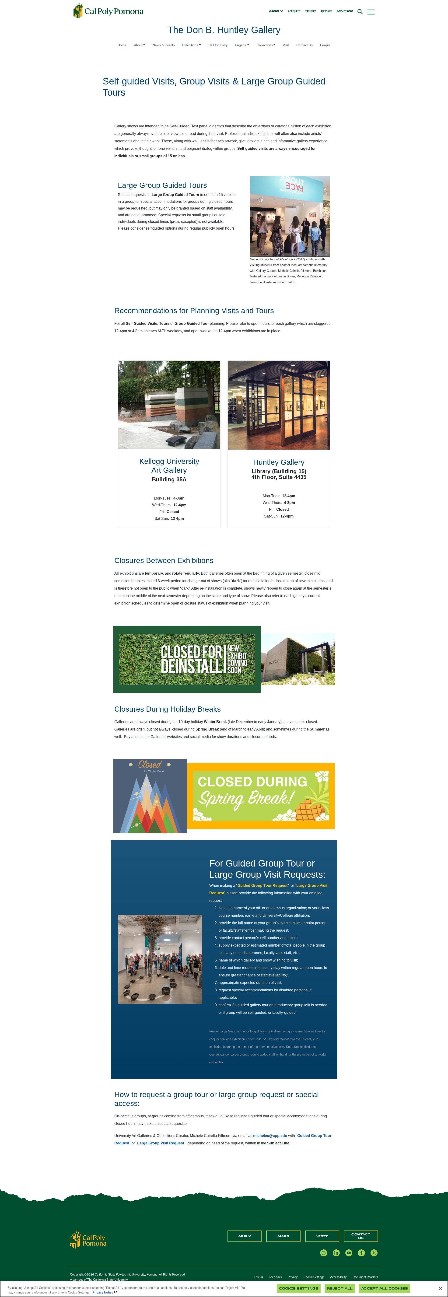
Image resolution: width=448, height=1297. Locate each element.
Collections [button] (265, 45)
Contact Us (304, 45)
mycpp (345, 11)
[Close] (440, 1288)
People (325, 45)
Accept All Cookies (384, 1288)
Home (122, 45)
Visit (286, 45)
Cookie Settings (314, 1277)
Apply (244, 1236)
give (326, 11)
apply (276, 11)
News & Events (164, 45)
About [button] (138, 45)
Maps (283, 1236)
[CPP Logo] (88, 1239)
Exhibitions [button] (190, 45)
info (310, 11)
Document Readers (365, 1277)
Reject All (340, 1288)
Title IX (258, 1277)
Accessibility (338, 1277)
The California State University (107, 1279)
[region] (224, 1289)
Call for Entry (218, 45)
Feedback (275, 1277)
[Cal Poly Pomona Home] (109, 11)
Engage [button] (240, 45)
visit (294, 11)
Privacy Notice (102, 1292)
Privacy (293, 1277)
